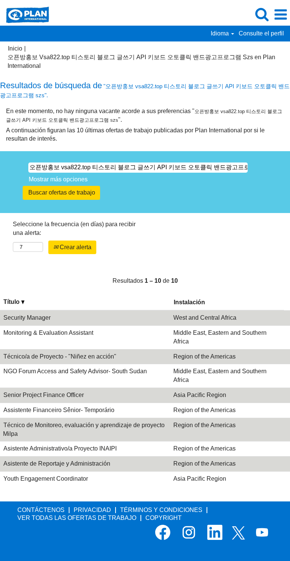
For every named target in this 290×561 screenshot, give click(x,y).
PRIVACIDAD (92, 510)
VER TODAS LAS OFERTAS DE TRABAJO (76, 518)
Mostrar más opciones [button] (58, 179)
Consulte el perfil (261, 33)
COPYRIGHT (163, 518)
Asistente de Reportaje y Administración (56, 463)
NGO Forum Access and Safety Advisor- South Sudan (75, 371)
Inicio (15, 48)
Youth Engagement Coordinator (45, 478)
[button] (280, 15)
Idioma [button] (220, 33)
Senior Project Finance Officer (43, 395)
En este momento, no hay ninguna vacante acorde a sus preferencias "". (144, 115)
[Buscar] (261, 14)
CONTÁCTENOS (41, 510)
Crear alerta (74, 247)
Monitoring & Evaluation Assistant (48, 333)
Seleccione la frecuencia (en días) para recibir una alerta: (74, 228)
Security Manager (27, 317)
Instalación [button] (189, 302)
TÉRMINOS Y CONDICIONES (161, 510)
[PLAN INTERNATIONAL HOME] (24, 14)
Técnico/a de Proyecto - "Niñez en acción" (59, 356)
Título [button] (12, 302)
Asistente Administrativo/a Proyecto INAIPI (60, 448)
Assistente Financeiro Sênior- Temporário (58, 410)
